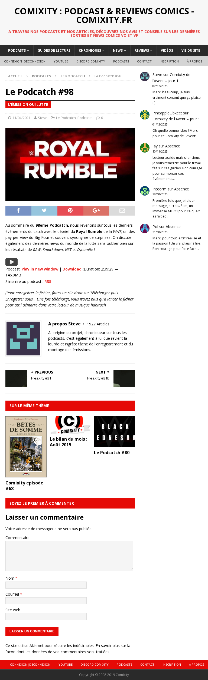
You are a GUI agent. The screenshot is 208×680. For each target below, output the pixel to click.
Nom (10, 578)
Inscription (169, 61)
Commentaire (17, 537)
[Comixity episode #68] (26, 474)
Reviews (142, 50)
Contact (144, 61)
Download (72, 269)
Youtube (61, 61)
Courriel (12, 594)
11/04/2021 (21, 117)
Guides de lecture (54, 50)
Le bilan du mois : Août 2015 (68, 442)
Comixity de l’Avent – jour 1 (176, 118)
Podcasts (17, 50)
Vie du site (190, 50)
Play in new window (40, 269)
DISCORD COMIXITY (90, 61)
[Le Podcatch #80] (114, 443)
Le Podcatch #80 (111, 452)
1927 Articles (98, 323)
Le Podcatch (66, 117)
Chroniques (90, 50)
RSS (47, 281)
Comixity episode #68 (24, 485)
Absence (172, 145)
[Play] (11, 263)
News (118, 50)
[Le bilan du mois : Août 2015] (70, 430)
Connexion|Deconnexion (25, 61)
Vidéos (167, 50)
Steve (42, 117)
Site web (12, 609)
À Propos (194, 61)
